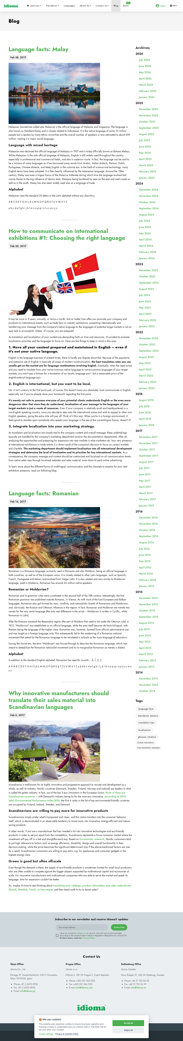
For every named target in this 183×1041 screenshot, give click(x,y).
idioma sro (81, 933)
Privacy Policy (88, 937)
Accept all (128, 1023)
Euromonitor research (91, 839)
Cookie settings (46, 1034)
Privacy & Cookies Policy (66, 1034)
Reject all (128, 1030)
